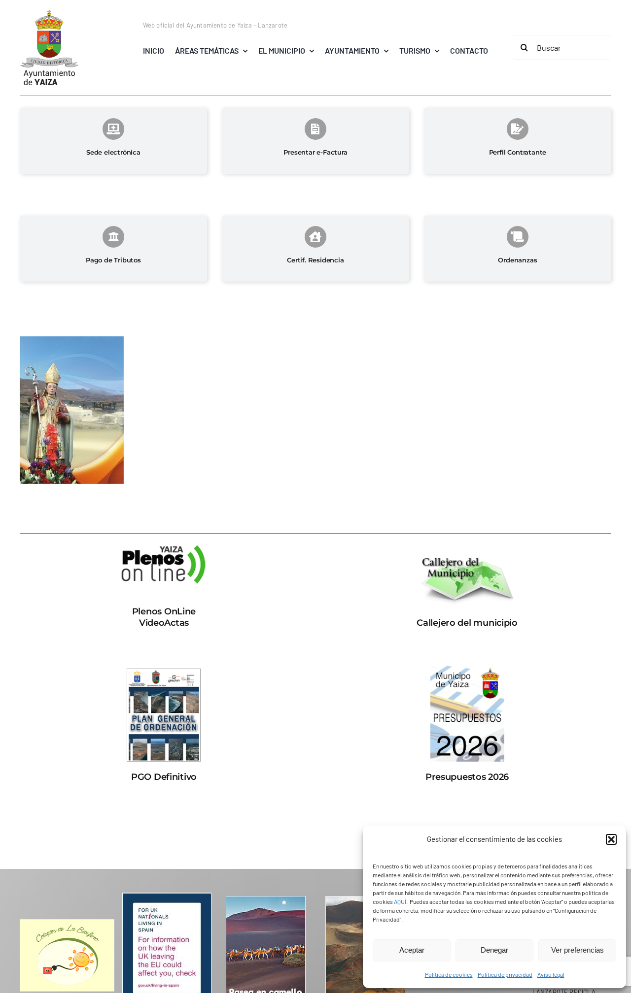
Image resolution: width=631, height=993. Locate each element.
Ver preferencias (577, 950)
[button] (611, 839)
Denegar (494, 950)
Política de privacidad (505, 974)
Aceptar (411, 950)
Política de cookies (449, 974)
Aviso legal (550, 974)
